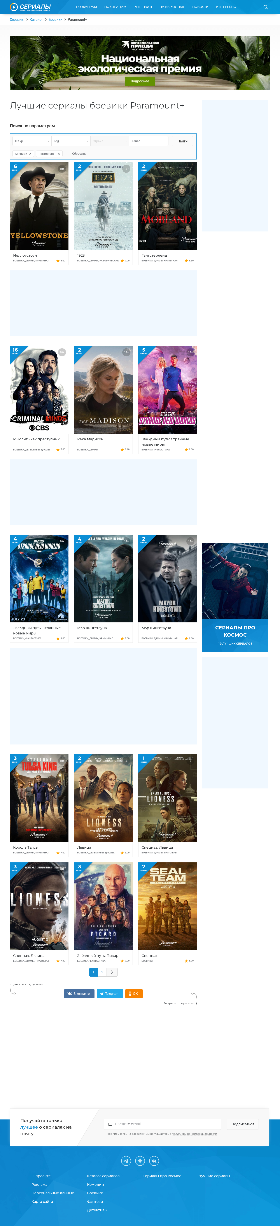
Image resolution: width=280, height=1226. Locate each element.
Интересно (226, 7)
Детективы (97, 1210)
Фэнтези (95, 1201)
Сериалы (17, 20)
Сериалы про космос (162, 1176)
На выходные (172, 7)
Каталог (36, 20)
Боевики (55, 20)
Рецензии (143, 7)
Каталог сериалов (103, 1176)
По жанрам (86, 7)
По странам (115, 7)
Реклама (39, 1184)
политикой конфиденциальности (194, 1134)
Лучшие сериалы (214, 1176)
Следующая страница (112, 972)
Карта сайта (42, 1201)
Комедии (95, 1184)
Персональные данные (53, 1193)
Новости (200, 7)
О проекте (41, 1176)
